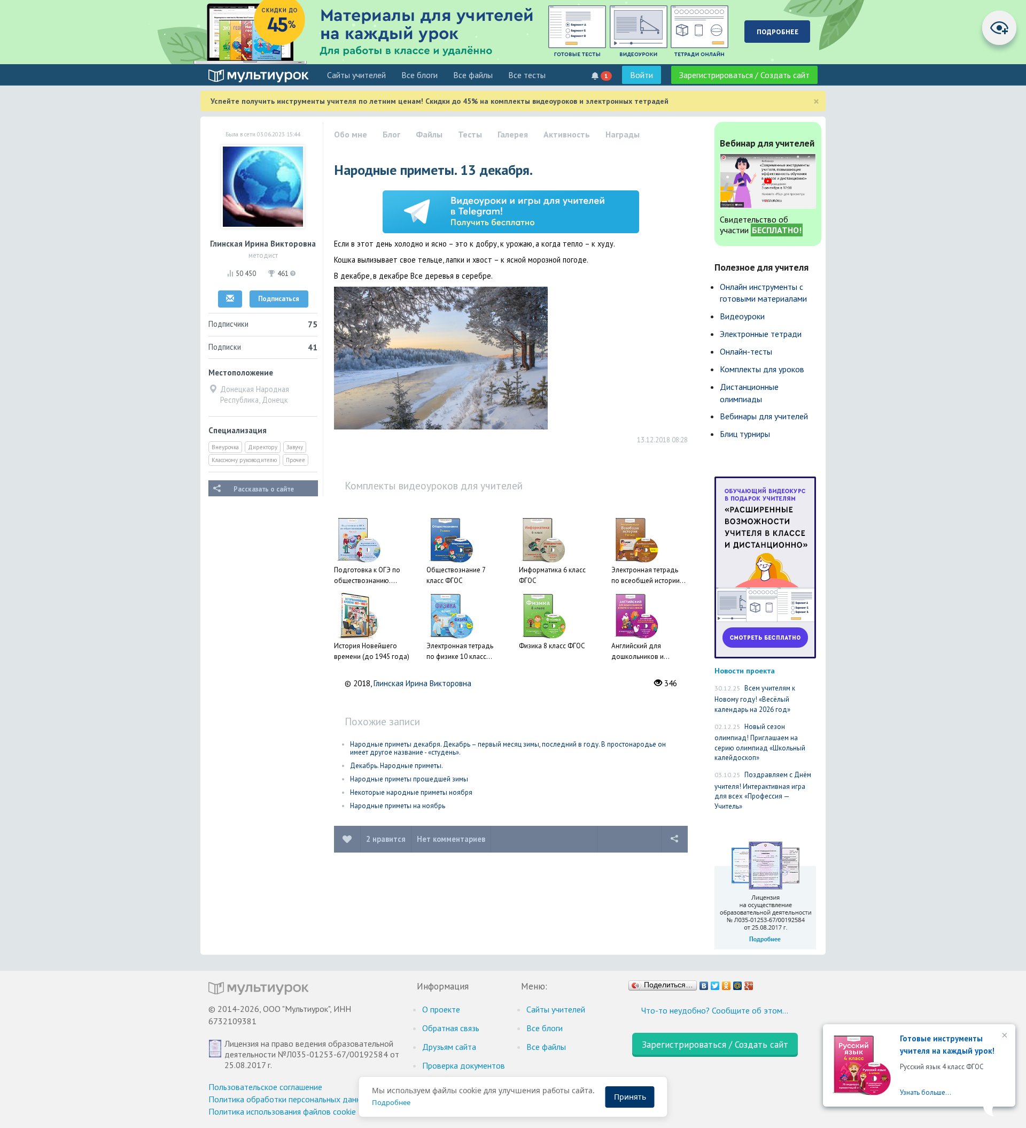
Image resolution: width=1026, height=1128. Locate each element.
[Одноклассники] (726, 983)
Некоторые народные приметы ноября (411, 792)
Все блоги (419, 75)
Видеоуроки (742, 316)
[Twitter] (715, 983)
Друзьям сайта (449, 1046)
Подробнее (391, 1102)
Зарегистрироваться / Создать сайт (744, 75)
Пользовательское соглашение (265, 1086)
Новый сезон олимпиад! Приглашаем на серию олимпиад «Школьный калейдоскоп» (759, 742)
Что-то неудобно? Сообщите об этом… (714, 1010)
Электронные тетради (761, 333)
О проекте (441, 1009)
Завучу (294, 447)
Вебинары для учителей (764, 416)
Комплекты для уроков (762, 369)
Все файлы (473, 75)
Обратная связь (450, 1028)
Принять (630, 1097)
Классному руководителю (244, 460)
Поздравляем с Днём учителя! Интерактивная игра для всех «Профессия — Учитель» (762, 790)
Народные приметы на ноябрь (397, 805)
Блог (391, 134)
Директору (262, 447)
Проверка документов (463, 1065)
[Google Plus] (749, 983)
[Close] (1003, 1036)
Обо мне (350, 134)
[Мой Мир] (737, 983)
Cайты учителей (356, 75)
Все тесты (527, 75)
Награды (622, 134)
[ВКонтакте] (704, 983)
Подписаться (278, 298)
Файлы (429, 134)
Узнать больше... (925, 1092)
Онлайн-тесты (746, 351)
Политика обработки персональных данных (289, 1099)
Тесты (470, 134)
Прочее (295, 460)
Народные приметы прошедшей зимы (409, 779)
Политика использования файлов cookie (282, 1111)
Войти (641, 75)
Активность (566, 134)
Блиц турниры (745, 433)
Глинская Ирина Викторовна (422, 683)
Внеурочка (225, 447)
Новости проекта (744, 670)
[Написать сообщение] (230, 299)
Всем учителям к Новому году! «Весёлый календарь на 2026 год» (754, 699)
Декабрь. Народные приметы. (396, 765)
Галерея (513, 134)
